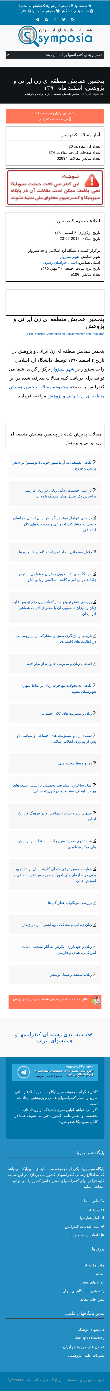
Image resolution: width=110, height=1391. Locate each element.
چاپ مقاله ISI (93, 1265)
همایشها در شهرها (58, 6)
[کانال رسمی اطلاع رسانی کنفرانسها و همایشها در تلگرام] (55, 1072)
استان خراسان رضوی (60, 262)
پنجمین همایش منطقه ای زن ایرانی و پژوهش (52, 93)
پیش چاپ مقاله (92, 1299)
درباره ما (95, 1209)
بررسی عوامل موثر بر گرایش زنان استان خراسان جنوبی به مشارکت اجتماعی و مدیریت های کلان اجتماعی (54, 524)
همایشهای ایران (94, 93)
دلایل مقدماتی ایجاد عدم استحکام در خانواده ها (55, 552)
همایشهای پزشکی (90, 1329)
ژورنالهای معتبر (92, 1282)
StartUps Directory (88, 1338)
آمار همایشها (89, 1218)
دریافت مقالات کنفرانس (53, 119)
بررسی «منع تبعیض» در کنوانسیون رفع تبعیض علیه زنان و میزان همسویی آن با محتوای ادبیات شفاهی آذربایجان (54, 608)
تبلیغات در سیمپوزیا (85, 1235)
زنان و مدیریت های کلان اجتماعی (66, 713)
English (22, 11)
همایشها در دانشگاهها (74, 11)
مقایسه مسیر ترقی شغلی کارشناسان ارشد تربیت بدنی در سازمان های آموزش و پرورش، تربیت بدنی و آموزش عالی (54, 875)
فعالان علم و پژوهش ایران (83, 1347)
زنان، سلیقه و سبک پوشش (70, 974)
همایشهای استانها (30, 6)
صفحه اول (80, 6)
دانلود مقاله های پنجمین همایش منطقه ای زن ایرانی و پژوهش (50, 999)
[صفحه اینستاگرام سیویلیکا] (73, 19)
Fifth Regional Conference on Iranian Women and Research (65, 333)
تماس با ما (92, 1201)
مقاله (100, 1273)
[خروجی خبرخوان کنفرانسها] (46, 19)
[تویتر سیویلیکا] (64, 19)
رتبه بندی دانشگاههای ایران (83, 1291)
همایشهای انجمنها (43, 11)
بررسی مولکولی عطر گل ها (70, 902)
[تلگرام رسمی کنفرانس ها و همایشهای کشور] (37, 19)
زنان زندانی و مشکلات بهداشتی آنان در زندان (57, 925)
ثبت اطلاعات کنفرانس (82, 1226)
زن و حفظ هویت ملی (75, 763)
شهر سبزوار (69, 256)
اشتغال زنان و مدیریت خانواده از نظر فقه (59, 663)
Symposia (15, 1380)
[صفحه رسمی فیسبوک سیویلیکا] (55, 19)
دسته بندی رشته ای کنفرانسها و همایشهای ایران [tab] (51, 1037)
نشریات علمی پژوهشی (86, 1355)
